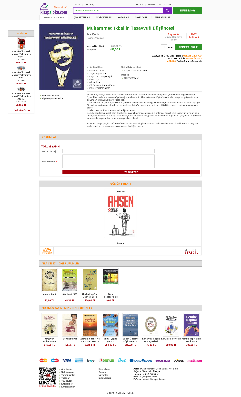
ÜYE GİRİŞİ (89, 4)
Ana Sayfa (66, 369)
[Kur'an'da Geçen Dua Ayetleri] (151, 334)
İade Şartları (105, 378)
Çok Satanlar (67, 372)
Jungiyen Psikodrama (49, 340)
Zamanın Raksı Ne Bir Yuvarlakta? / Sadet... (90, 341)
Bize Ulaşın (104, 369)
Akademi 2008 (69, 294)
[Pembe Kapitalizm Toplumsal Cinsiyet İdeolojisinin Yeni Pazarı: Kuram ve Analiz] (191, 335)
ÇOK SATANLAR (82, 17)
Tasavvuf (143, 70)
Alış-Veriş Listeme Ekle (52, 98)
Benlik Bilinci (70, 338)
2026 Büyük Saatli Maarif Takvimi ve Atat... (21, 96)
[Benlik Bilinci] (70, 335)
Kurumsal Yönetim (171, 338)
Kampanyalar (68, 387)
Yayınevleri (66, 381)
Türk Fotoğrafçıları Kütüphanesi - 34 (110, 297)
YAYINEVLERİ (141, 17)
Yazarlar (65, 378)
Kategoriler (66, 384)
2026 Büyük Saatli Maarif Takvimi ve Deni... (21, 75)
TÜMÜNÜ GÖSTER (21, 110)
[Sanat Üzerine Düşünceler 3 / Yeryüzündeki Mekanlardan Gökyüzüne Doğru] (130, 335)
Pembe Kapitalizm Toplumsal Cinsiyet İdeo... (191, 341)
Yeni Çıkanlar (68, 375)
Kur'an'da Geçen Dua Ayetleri (151, 340)
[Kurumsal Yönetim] (171, 335)
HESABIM (139, 4)
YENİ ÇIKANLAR (104, 17)
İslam (133, 70)
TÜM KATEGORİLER (54, 17)
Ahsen (120, 243)
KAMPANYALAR (162, 17)
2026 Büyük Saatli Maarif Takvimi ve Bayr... (21, 54)
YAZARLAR (123, 17)
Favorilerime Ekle (50, 95)
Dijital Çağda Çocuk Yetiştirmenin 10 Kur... (110, 342)
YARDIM (151, 4)
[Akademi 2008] (70, 291)
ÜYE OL (77, 4)
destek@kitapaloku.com (154, 379)
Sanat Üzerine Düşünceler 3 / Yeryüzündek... (130, 341)
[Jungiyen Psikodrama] (49, 335)
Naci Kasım (21, 59)
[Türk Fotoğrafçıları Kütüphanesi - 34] (110, 283)
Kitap (126, 70)
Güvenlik (103, 375)
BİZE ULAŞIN (165, 4)
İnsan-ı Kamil (49, 294)
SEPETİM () (187, 10)
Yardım (102, 372)
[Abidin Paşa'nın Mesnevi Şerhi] (90, 290)
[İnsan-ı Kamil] (49, 291)
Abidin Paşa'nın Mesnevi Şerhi (90, 295)
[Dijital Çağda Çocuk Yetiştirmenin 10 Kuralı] (110, 335)
